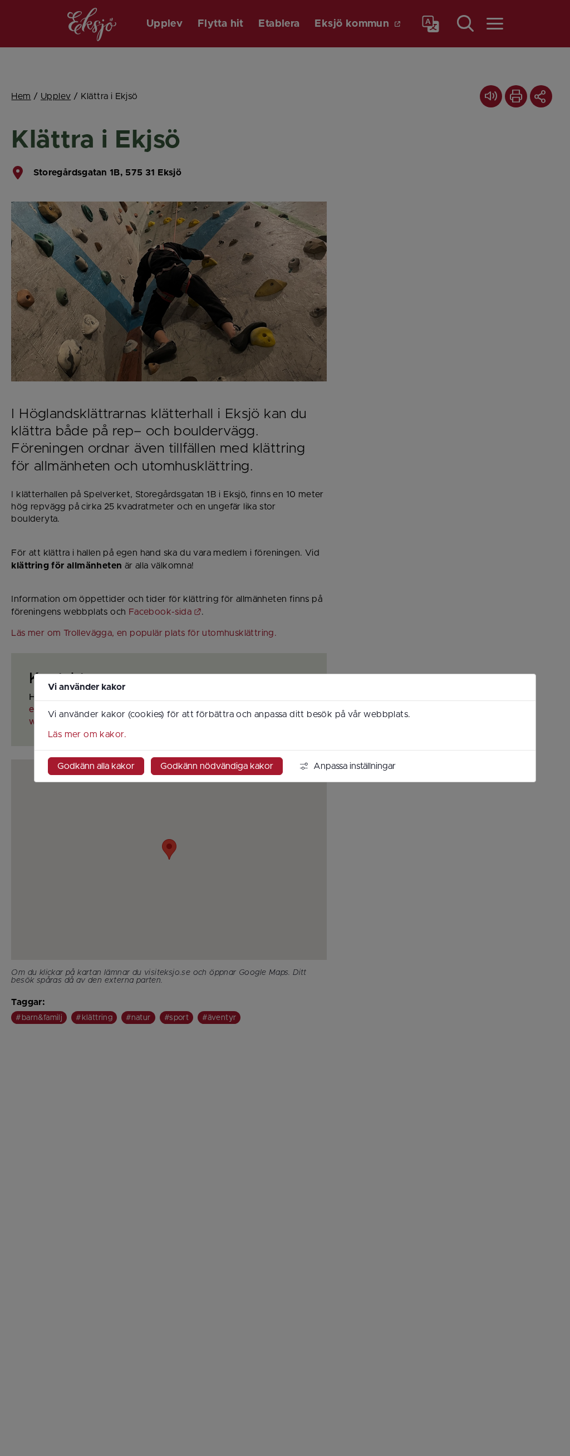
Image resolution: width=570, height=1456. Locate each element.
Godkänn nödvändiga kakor (216, 766)
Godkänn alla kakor (96, 766)
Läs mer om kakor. (87, 734)
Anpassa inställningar (354, 766)
